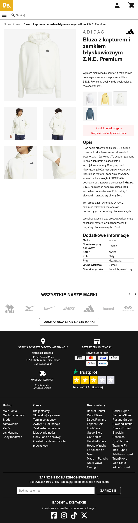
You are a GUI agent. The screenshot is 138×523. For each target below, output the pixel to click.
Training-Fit (119, 445)
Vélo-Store (119, 463)
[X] (84, 516)
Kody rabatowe (12, 437)
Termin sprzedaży (44, 419)
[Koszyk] (131, 5)
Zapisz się (108, 490)
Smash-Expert (121, 428)
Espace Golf (95, 424)
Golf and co (94, 437)
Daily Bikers (94, 415)
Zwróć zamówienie (42, 387)
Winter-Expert (121, 467)
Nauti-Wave (94, 463)
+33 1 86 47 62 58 (43, 364)
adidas (94, 32)
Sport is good (120, 441)
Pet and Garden (122, 419)
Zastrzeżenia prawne (46, 428)
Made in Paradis (97, 458)
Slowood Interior (122, 424)
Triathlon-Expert (122, 454)
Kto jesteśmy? (42, 411)
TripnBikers (119, 458)
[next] (135, 295)
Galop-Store (94, 432)
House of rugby (96, 445)
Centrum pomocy (14, 415)
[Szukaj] (13, 15)
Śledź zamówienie (10, 421)
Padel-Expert (120, 411)
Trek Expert (119, 450)
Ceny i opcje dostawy (47, 437)
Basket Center (96, 411)
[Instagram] (64, 516)
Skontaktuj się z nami (43, 352)
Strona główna (12, 24)
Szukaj (20, 15)
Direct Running (96, 419)
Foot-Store (93, 428)
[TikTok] (74, 516)
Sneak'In (118, 432)
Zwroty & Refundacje (46, 424)
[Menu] (4, 15)
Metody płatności (44, 432)
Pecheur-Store (121, 415)
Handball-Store (96, 441)
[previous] (129, 295)
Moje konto (10, 411)
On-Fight (92, 467)
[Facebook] (54, 516)
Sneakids (118, 437)
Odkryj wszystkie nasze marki (69, 322)
